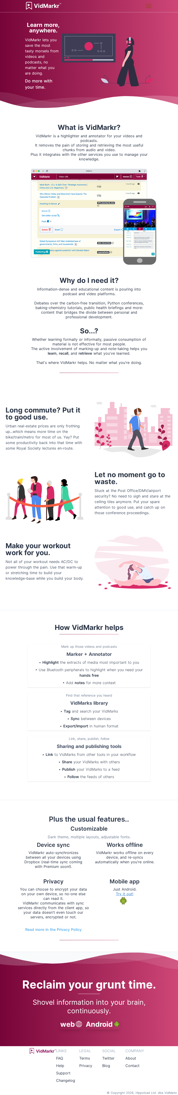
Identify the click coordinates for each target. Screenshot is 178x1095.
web (67, 1024)
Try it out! (124, 894)
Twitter (108, 1058)
